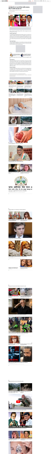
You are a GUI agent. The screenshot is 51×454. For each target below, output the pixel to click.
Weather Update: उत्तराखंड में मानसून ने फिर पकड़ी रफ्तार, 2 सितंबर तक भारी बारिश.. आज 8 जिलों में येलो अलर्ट (28, 95)
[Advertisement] (25, 3)
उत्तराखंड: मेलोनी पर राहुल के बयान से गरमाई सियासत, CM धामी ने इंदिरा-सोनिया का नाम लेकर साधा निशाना (27, 55)
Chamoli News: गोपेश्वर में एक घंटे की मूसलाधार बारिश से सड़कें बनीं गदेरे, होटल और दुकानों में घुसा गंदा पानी (28, 86)
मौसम (24, 93)
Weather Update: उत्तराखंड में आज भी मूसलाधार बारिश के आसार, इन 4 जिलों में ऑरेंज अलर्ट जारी (20, 95)
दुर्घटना (9, 93)
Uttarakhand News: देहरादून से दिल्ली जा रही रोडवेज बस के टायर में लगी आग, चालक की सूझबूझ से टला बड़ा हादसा (12, 95)
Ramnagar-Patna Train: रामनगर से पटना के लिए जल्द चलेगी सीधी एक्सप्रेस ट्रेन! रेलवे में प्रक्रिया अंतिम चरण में (20, 86)
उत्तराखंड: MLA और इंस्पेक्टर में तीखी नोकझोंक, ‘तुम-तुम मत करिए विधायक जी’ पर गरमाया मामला (12, 86)
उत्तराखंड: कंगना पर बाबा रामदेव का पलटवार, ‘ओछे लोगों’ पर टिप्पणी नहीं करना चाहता (16, 55)
